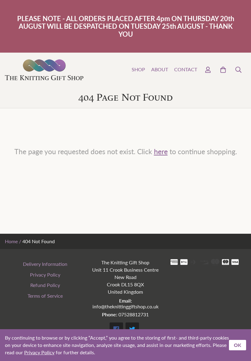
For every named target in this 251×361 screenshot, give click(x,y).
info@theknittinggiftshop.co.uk (125, 306)
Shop (138, 69)
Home (11, 241)
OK (237, 344)
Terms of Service (45, 295)
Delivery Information (45, 263)
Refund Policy (45, 284)
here (161, 151)
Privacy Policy (45, 274)
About (159, 69)
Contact (185, 69)
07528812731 (133, 314)
